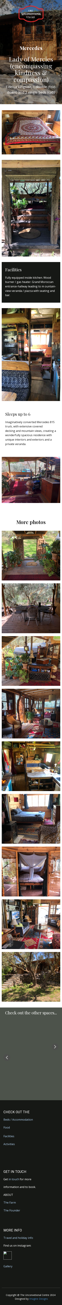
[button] (6, 1057)
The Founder (11, 1210)
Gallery (7, 1266)
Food (6, 1127)
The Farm (9, 1202)
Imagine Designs (38, 1298)
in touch (14, 1179)
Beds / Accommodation (18, 1119)
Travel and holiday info (18, 1238)
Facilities (8, 1136)
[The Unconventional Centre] (31, 13)
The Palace (31, 1052)
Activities (9, 1144)
